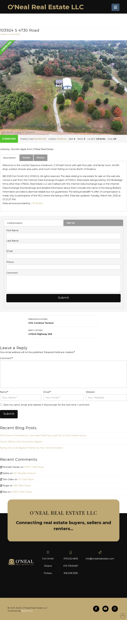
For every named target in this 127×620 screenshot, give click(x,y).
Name (4, 392)
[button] (115, 7)
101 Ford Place (26, 479)
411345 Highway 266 (40, 332)
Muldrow (61, 139)
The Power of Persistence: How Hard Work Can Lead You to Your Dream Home (43, 435)
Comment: (12, 272)
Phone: (10, 262)
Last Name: (12, 240)
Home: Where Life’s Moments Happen (21, 441)
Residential (40, 139)
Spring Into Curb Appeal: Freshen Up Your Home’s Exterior (31, 447)
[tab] (9, 157)
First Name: (12, 230)
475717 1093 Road (34, 467)
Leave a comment (10, 34)
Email (47, 392)
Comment (6, 358)
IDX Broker (37, 203)
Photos (40, 157)
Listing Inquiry (14, 223)
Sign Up (71, 223)
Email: (9, 251)
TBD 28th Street (22, 485)
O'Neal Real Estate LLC (46, 7)
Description (9, 158)
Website (90, 392)
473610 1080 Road (21, 492)
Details (26, 157)
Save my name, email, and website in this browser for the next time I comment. (46, 404)
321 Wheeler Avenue (24, 473)
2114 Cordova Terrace (41, 321)
